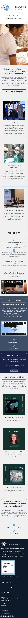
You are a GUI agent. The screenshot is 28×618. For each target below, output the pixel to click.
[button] (8, 13)
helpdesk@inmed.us (5, 613)
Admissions (14, 13)
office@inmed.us (4, 610)
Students (19, 13)
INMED (20, 18)
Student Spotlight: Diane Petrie (14, 452)
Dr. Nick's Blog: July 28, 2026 (14, 417)
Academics (8, 13)
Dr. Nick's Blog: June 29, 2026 (14, 487)
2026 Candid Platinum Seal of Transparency (14, 576)
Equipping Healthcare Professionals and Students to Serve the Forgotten (14, 503)
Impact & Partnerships (11, 15)
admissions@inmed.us (6, 611)
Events (18, 15)
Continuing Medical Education (11, 18)
